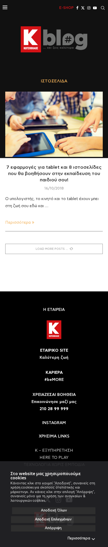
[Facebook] (77, 8)
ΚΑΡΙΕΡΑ (54, 373)
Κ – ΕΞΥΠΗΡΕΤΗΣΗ (54, 450)
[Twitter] (83, 8)
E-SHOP (66, 8)
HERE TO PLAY (54, 458)
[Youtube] (95, 8)
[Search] (102, 8)
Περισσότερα (79, 538)
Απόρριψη (53, 528)
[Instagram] (88, 8)
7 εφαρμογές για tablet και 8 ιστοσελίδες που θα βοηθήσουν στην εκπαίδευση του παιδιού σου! (54, 174)
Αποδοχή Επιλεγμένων (53, 519)
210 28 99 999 (54, 409)
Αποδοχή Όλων (54, 510)
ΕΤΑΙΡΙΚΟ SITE (54, 350)
